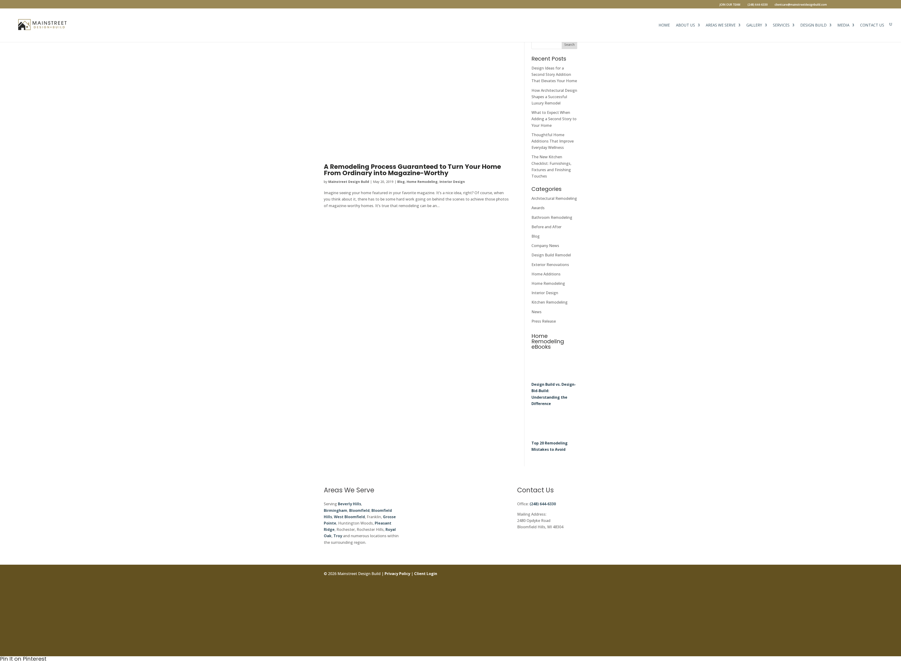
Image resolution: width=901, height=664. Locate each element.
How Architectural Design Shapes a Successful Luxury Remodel (554, 97)
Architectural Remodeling (554, 198)
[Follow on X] (573, 595)
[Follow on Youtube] (573, 637)
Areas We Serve (721, 25)
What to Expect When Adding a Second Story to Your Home (553, 119)
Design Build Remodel (551, 255)
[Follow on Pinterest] (573, 627)
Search (569, 44)
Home (664, 25)
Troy (337, 535)
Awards (538, 207)
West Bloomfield (349, 516)
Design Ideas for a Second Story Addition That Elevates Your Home (554, 74)
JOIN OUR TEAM (730, 5)
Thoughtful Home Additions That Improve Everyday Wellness (552, 141)
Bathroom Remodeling (551, 217)
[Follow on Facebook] (573, 574)
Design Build (813, 25)
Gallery (754, 25)
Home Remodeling (422, 181)
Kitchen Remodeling (549, 302)
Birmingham (335, 510)
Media (843, 25)
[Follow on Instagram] (573, 585)
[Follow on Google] (573, 616)
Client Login (425, 573)
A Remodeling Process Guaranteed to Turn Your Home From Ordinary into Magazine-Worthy (412, 169)
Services (781, 25)
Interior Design (452, 181)
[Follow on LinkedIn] (573, 606)
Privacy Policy (397, 573)
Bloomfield (359, 510)
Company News (545, 245)
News (536, 311)
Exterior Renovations (550, 264)
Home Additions (546, 274)
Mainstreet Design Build (348, 181)
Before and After (546, 226)
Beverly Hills (349, 503)
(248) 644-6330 (543, 503)
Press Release (543, 321)
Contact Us (872, 25)
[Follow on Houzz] (573, 648)
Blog (401, 181)
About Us (685, 25)
